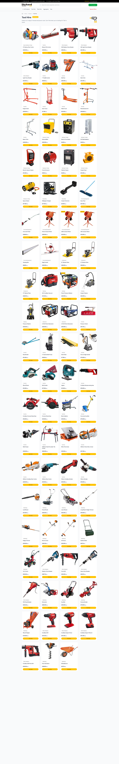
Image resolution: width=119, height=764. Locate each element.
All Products (27, 9)
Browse (30, 13)
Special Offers (93, 9)
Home (26, 13)
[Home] (22, 13)
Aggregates (46, 9)
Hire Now (31, 52)
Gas (51, 9)
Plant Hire (39, 9)
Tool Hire (33, 9)
